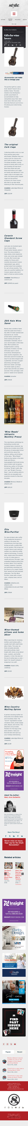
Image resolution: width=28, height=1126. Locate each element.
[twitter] (12, 1109)
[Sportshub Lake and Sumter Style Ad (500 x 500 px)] (14, 956)
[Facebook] (4, 45)
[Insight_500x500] (14, 901)
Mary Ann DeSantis (12, 797)
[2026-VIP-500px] (14, 750)
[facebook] (5, 1109)
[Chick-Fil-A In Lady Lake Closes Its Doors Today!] (4, 1078)
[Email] (20, 45)
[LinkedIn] (12, 45)
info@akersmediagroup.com (15, 1090)
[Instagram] (7, 1045)
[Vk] (22, 836)
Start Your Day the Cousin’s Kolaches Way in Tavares (7, 875)
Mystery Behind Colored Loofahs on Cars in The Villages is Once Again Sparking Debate (15, 1062)
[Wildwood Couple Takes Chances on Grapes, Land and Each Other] (19, 865)
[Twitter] (11, 1045)
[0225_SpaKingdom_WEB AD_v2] (14, 772)
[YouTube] (15, 1045)
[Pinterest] (16, 45)
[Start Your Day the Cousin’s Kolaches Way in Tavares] (8, 865)
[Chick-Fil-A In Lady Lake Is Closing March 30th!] (4, 1071)
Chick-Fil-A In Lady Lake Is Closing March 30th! (15, 1071)
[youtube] (15, 1109)
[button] (5, 875)
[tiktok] (19, 1109)
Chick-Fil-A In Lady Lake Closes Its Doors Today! (14, 1078)
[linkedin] (23, 1109)
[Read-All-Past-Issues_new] (14, 1010)
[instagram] (8, 1109)
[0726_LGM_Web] (14, 928)
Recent (19, 1053)
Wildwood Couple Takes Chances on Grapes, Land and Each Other (19, 876)
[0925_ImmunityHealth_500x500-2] (14, 983)
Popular (8, 1053)
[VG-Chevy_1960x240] (14, 73)
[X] (8, 45)
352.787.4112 (16, 1089)
